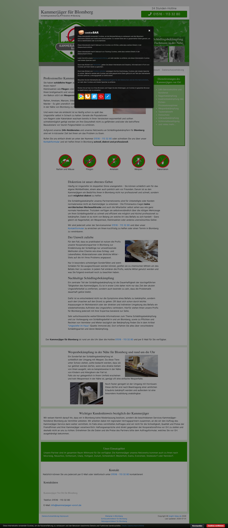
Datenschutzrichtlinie (100, 58)
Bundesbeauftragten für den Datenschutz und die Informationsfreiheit (124, 80)
